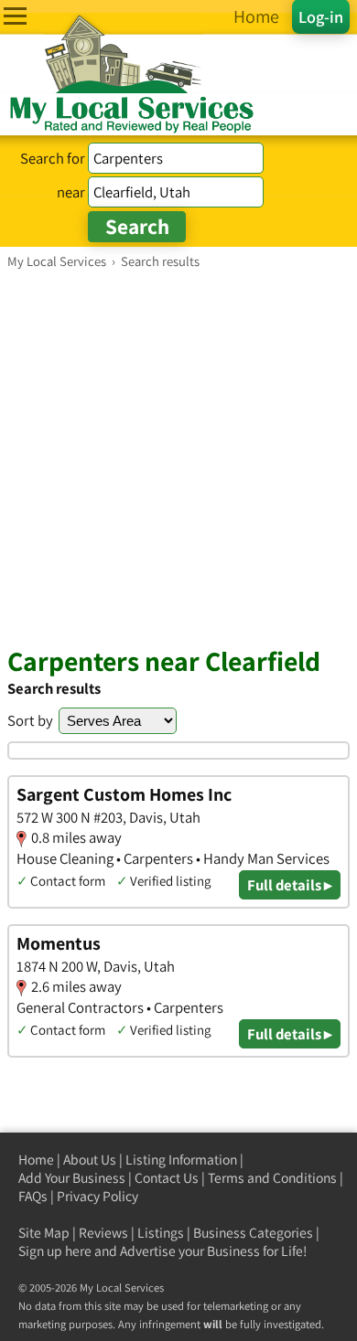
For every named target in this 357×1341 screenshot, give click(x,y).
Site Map (44, 1232)
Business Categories (253, 1232)
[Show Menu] (15, 16)
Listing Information (181, 1159)
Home (36, 1159)
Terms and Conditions (272, 1178)
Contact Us (167, 1178)
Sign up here (55, 1251)
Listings (160, 1232)
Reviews (103, 1232)
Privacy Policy (97, 1196)
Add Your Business (71, 1178)
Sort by (30, 720)
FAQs (33, 1196)
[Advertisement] (178, 457)
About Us (89, 1159)
